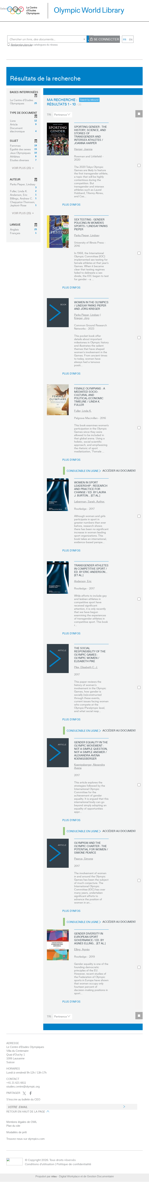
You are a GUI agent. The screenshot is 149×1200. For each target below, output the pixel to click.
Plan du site (13, 1125)
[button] (23, 101)
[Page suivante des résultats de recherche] (118, 91)
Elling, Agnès (82, 949)
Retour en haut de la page (25, 1111)
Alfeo (54, 1176)
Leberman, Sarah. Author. (89, 501)
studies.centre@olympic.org (23, 1086)
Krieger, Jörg (81, 318)
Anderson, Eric (83, 581)
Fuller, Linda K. (83, 411)
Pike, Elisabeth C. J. (86, 667)
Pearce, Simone (83, 858)
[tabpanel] (74, 549)
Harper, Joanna (83, 149)
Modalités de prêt (16, 1132)
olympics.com (36, 1138)
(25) (22, 168)
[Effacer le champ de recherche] (85, 39)
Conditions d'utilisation (39, 1164)
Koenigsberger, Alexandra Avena (89, 766)
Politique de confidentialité (74, 1164)
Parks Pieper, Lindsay (86, 235)
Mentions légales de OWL (21, 1121)
